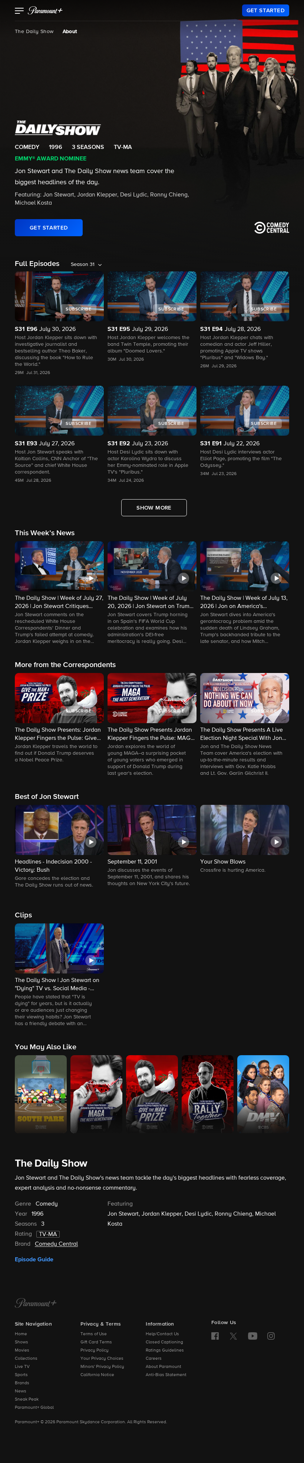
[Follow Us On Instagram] (271, 1336)
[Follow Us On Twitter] (233, 1336)
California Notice (97, 1375)
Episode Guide (34, 1259)
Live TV (22, 1367)
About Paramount (163, 1367)
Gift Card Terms (96, 1342)
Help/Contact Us (162, 1334)
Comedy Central (56, 1244)
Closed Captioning (164, 1342)
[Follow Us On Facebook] (215, 1336)
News (20, 1391)
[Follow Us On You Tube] (252, 1336)
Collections (26, 1358)
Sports (21, 1375)
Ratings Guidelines (165, 1350)
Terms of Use (93, 1334)
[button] (19, 11)
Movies (22, 1350)
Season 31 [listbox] (83, 264)
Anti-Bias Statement (166, 1375)
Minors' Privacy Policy (102, 1367)
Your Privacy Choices (101, 1358)
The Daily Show (34, 31)
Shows (21, 1342)
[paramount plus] (45, 10)
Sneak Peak (27, 1399)
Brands (22, 1383)
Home (21, 1334)
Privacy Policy (94, 1350)
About (70, 31)
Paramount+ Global (34, 1407)
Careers (154, 1358)
